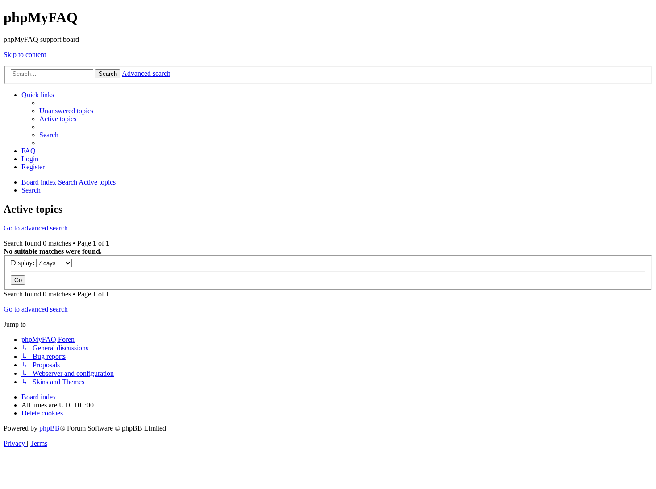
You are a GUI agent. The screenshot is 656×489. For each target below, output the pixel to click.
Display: (23, 263)
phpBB (49, 428)
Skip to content (25, 54)
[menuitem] (66, 111)
